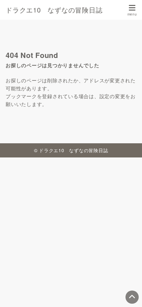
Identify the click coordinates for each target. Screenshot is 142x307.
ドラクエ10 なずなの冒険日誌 (54, 9)
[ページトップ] (132, 297)
